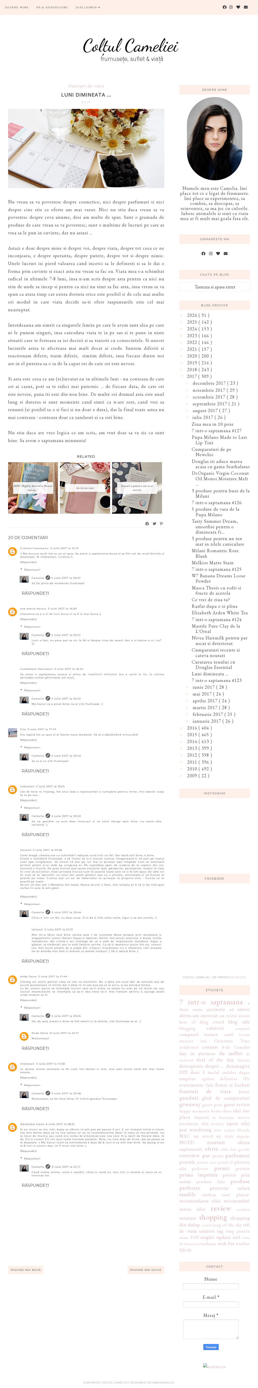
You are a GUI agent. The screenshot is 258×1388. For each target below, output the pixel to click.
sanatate (188, 1218)
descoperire (191, 1066)
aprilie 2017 (206, 701)
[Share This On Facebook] (147, 524)
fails (210, 1085)
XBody (185, 1250)
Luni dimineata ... (210, 674)
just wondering (195, 1130)
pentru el (225, 1162)
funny (244, 1091)
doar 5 (197, 1072)
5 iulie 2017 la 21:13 (59, 929)
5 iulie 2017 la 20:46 (66, 1093)
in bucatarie (223, 1117)
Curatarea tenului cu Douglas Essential (213, 664)
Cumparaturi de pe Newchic (212, 452)
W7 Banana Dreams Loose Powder (219, 578)
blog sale (239, 1022)
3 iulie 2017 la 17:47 (41, 729)
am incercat (205, 1015)
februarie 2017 (208, 714)
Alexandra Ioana (32, 1124)
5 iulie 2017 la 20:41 (66, 578)
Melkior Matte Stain (213, 563)
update (223, 1237)
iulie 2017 (203, 417)
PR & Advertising (52, 7)
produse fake (211, 1181)
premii (222, 1168)
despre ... (214, 1066)
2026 (193, 315)
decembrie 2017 (210, 383)
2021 (193, 349)
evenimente (191, 1085)
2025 (193, 322)
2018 (193, 369)
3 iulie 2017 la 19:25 (50, 786)
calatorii (215, 1028)
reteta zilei (192, 1209)
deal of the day (215, 1060)
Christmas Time (232, 1041)
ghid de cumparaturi (226, 1098)
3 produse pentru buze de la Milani (221, 493)
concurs (210, 1047)
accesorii (216, 1009)
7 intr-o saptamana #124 (217, 619)
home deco (221, 1111)
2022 (193, 342)
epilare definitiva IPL (226, 1078)
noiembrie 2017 (210, 390)
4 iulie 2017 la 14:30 (50, 1063)
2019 (193, 363)
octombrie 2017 (210, 397)
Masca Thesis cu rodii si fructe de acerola (216, 590)
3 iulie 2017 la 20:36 (47, 850)
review (221, 1208)
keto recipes (224, 1129)
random (209, 1194)
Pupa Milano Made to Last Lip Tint (219, 440)
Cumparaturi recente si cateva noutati (216, 652)
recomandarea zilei (200, 1201)
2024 (193, 329)
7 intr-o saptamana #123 (217, 680)
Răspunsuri (32, 569)
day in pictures (197, 1053)
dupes (244, 1072)
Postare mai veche (146, 1270)
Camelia (38, 578)
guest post (212, 1104)
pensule (187, 1162)
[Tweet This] (154, 524)
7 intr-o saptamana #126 (217, 502)
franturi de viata (86, 86)
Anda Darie (28, 976)
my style (225, 1136)
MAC (184, 1136)
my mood (203, 1136)
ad (231, 1009)
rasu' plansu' (236, 1194)
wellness (208, 1243)
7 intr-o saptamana (211, 1002)
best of (187, 1022)
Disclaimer (87, 7)
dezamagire (238, 1066)
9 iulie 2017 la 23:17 (64, 1033)
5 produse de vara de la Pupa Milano (216, 511)
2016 (193, 728)
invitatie (217, 1123)
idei (237, 1111)
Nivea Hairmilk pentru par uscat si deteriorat (220, 640)
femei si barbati (232, 1085)
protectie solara (230, 1188)
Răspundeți (28, 562)
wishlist (243, 1243)
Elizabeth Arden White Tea (220, 613)
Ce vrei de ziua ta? (211, 599)
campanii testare (198, 1034)
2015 (193, 735)
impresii (202, 1117)
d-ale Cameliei (236, 1047)
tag (220, 1231)
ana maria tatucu (33, 608)
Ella (23, 729)
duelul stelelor (222, 1072)
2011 (193, 762)
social (206, 1225)
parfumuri (237, 1155)
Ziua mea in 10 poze (213, 424)
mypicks (243, 1136)
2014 (193, 741)
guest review (237, 1104)
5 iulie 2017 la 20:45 (66, 1016)
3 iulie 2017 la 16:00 (62, 608)
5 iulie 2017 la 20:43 (66, 755)
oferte (211, 1148)
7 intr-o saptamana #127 (217, 430)
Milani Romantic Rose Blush (215, 553)
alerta (185, 1015)
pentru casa (206, 1162)
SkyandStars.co (160, 1382)
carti (229, 1034)
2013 (193, 748)
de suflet (230, 1053)
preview (243, 1168)
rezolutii (243, 1209)
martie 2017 (206, 707)
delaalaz (243, 1060)
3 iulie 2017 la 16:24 (68, 669)
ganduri (189, 1097)
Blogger (238, 977)
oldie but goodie (235, 1149)
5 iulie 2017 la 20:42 (66, 698)
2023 (193, 335)
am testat (228, 1015)
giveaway (190, 1104)
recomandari (237, 1201)
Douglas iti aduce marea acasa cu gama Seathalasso (221, 464)
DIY (183, 1072)
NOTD (186, 1142)
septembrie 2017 (211, 404)
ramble (187, 1194)
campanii (242, 1028)
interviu (244, 1117)
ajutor (244, 1009)
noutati (216, 1142)
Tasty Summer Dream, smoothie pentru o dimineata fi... (215, 526)
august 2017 (206, 410)
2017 (192, 376)
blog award (212, 1022)
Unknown (27, 786)
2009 (193, 775)
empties (187, 1078)
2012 (193, 755)
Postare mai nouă (26, 1270)
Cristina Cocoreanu (34, 548)
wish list (226, 1243)
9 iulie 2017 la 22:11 (66, 1166)
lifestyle (244, 1129)
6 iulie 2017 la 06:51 (60, 1124)
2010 (193, 769)
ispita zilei (238, 1123)
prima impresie (198, 1174)
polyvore (200, 1168)
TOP (194, 1237)
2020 (193, 356)
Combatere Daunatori (36, 669)
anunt (244, 1015)
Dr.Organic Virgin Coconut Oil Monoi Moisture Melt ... (220, 478)
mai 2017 (203, 694)
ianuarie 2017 (207, 721)
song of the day (227, 1225)
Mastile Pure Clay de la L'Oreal (216, 628)
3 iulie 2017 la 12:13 (64, 548)
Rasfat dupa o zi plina (215, 606)
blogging (187, 1028)
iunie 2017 (204, 687)
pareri (217, 1155)
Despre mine (17, 7)
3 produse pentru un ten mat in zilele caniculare (218, 541)
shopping (213, 1217)
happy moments (194, 1111)
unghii (207, 1237)
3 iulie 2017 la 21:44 (52, 976)
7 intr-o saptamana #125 (217, 569)
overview (189, 1155)
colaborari (189, 1047)
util (236, 1237)
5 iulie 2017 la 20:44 (66, 912)
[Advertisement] (217, 932)
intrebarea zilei (193, 1123)
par (206, 1155)
